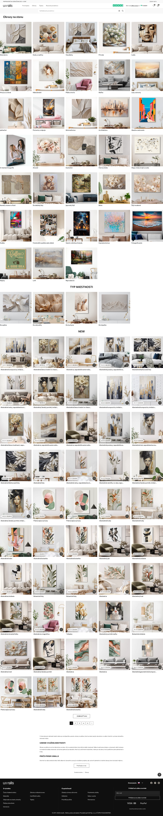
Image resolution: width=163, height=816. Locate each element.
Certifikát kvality (35, 796)
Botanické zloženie (138, 634)
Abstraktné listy (39, 483)
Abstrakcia (103, 596)
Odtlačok (64, 796)
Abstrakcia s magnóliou (42, 634)
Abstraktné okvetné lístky (9, 634)
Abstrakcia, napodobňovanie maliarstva (78, 369)
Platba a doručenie (8, 803)
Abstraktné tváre (6, 558)
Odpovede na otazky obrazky (12, 799)
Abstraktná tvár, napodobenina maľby (144, 445)
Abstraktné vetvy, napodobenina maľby (13, 407)
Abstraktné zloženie (139, 558)
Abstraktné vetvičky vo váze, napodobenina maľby (111, 483)
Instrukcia (6, 806)
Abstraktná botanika (41, 558)
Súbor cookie (92, 796)
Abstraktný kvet (137, 596)
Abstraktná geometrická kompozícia (144, 672)
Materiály (6, 796)
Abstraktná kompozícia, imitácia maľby (13, 369)
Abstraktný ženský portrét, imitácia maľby (46, 407)
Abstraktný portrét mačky (108, 634)
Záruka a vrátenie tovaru (37, 792)
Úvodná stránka (78, 772)
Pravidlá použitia (67, 799)
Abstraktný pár (104, 558)
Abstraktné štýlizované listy (141, 369)
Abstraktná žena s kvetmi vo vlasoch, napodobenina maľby (46, 369)
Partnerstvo (91, 799)
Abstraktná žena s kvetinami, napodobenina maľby (13, 445)
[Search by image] (119, 10)
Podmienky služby (93, 792)
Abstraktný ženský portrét (43, 672)
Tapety (32, 799)
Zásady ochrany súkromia (69, 792)
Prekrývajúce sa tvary (41, 521)
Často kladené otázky (9, 792)
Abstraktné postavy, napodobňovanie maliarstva (111, 369)
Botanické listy (39, 596)
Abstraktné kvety (105, 521)
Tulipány (69, 634)
